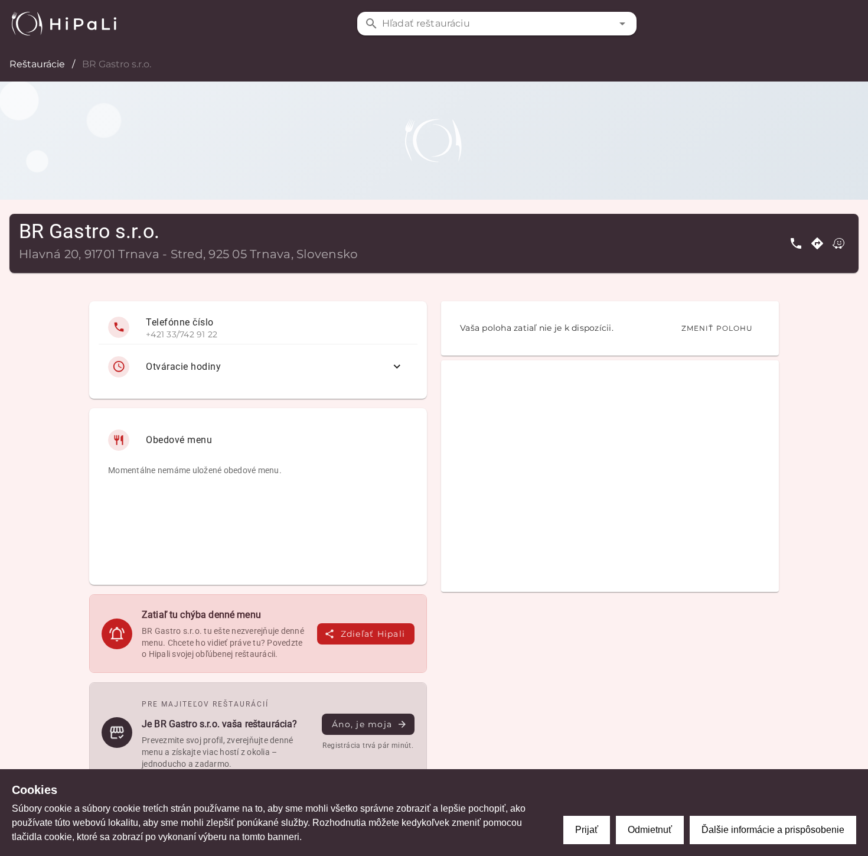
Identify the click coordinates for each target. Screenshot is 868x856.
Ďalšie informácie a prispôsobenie (772, 830)
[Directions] (817, 243)
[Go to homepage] (64, 23)
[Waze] (838, 243)
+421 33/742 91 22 (181, 334)
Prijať (586, 830)
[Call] (796, 243)
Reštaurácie (37, 64)
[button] (622, 24)
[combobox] (496, 23)
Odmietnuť (650, 830)
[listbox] (258, 350)
